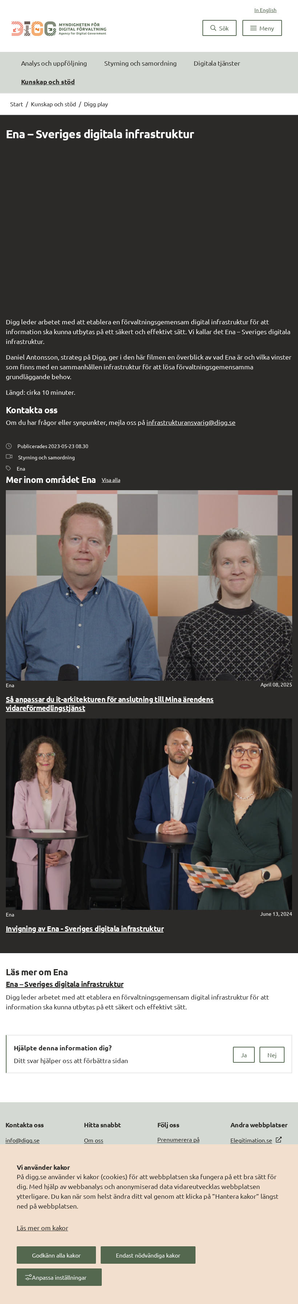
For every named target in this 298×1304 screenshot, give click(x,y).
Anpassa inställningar (59, 1277)
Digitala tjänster (217, 63)
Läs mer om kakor (42, 1227)
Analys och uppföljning (54, 63)
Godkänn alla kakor (56, 1255)
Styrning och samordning (140, 63)
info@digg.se (22, 1140)
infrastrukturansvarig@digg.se (190, 422)
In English (265, 10)
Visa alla (111, 479)
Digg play (96, 103)
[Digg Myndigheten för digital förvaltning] (59, 28)
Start (16, 103)
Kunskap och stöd (48, 81)
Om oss (93, 1140)
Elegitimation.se (251, 1140)
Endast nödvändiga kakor (148, 1255)
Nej (272, 1054)
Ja (244, 1054)
